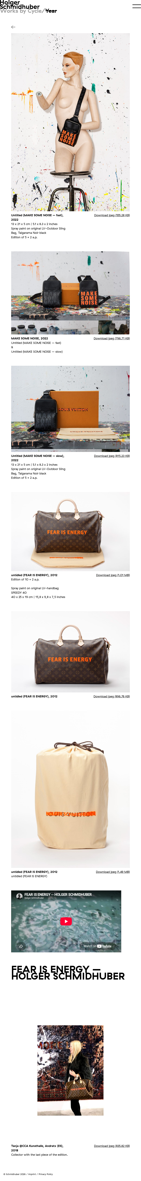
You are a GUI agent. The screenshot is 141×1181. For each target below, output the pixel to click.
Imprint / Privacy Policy (40, 1174)
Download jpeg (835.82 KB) (112, 1146)
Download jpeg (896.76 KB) (112, 696)
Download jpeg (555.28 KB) (112, 215)
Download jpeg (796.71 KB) (112, 338)
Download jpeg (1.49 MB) (113, 872)
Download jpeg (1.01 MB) (113, 575)
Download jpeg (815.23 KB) (112, 456)
